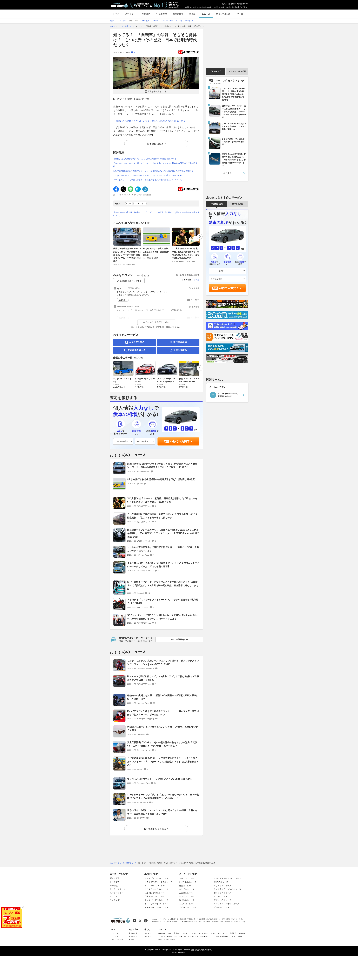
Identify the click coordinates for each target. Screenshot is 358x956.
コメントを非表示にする (189, 275)
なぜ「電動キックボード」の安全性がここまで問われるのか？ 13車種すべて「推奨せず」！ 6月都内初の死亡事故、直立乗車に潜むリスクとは (162, 585)
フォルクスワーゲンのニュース (227, 889)
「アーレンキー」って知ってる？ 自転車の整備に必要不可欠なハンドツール (147, 180)
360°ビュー (130, 14)
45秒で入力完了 (180, 441)
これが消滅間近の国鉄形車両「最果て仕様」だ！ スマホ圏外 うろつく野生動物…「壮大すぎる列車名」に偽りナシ (162, 516)
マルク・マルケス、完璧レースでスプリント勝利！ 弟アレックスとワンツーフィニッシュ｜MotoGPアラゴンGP (163, 662)
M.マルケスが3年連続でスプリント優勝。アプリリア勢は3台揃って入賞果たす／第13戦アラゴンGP (163, 678)
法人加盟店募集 (222, 936)
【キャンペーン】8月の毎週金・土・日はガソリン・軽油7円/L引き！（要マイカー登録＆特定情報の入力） (156, 213)
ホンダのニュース (187, 889)
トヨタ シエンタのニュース (156, 889)
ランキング (216, 71)
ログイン (224, 4)
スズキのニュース (187, 904)
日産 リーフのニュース (154, 896)
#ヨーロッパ (140, 203)
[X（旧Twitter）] (140, 920)
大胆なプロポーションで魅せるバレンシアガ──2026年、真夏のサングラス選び (162, 728)
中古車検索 (161, 14)
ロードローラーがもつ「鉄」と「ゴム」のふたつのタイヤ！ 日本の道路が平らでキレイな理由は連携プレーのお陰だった (163, 796)
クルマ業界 (115, 882)
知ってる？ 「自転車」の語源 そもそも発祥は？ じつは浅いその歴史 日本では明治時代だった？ (155, 40)
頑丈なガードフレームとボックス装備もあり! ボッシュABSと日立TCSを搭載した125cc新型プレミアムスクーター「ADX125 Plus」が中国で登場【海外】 (163, 533)
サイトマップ (193, 936)
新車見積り (178, 14)
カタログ (146, 14)
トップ (116, 14)
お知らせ (186, 933)
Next (199, 236)
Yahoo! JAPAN (242, 4)
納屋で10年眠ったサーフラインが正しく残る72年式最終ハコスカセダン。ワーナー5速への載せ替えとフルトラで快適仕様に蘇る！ (127, 254)
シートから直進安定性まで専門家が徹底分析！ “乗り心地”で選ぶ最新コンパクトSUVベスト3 (163, 549)
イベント (114, 896)
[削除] (22, 907)
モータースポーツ (117, 889)
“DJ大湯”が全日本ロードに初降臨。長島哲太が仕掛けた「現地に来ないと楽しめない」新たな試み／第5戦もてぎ (185, 253)
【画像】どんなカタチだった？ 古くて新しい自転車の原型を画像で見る (149, 121)
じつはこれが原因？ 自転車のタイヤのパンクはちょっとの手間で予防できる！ (148, 175)
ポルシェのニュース (222, 893)
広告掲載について (207, 936)
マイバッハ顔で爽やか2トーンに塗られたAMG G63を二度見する (159, 779)
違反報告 (195, 288)
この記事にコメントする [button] (130, 281)
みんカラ (147, 936)
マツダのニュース (187, 896)
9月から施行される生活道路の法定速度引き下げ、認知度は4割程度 (156, 251)
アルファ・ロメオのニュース (226, 904)
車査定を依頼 (217, 204)
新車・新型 (115, 878)
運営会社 (177, 933)
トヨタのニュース (187, 878)
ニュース (206, 14)
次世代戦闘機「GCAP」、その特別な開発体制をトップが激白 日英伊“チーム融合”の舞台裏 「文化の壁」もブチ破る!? (162, 744)
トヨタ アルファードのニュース (158, 882)
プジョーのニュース (222, 900)
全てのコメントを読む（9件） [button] (156, 322)
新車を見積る (180, 350)
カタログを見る (136, 342)
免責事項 (242, 933)
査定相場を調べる (137, 350)
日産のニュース (186, 886)
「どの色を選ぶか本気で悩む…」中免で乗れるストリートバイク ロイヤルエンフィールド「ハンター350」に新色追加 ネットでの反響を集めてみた (163, 761)
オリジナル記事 (223, 14)
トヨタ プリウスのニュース (156, 878)
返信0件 (122, 300)
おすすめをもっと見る (155, 829)
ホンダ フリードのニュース (156, 904)
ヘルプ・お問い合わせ (166, 939)
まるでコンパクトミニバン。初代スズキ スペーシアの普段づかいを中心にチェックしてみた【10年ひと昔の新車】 (163, 565)
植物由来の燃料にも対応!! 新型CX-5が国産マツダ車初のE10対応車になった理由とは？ (162, 697)
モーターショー (116, 893)
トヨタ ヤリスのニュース (155, 886)
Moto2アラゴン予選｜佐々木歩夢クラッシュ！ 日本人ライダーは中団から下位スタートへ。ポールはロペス (163, 713)
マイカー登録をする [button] (179, 639)
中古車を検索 (180, 342)
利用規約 (233, 933)
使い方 (146, 275)
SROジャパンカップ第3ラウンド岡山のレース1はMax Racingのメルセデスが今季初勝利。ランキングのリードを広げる (163, 617)
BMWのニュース (221, 882)
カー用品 (114, 886)
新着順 (196, 279)
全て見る (227, 173)
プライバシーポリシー (200, 933)
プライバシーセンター (219, 933)
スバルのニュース (187, 900)
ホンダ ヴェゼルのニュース (156, 900)
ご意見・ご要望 (236, 936)
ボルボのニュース (221, 907)
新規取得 (232, 4)
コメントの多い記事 (237, 71)
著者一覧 (182, 936)
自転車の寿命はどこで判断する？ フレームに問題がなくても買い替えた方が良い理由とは (153, 171)
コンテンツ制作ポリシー (167, 936)
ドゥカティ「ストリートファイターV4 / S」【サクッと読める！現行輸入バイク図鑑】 (162, 601)
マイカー (241, 14)
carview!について (164, 933)
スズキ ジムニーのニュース (156, 907)
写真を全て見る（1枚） (158, 91)
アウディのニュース (222, 886)
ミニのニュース (220, 896)
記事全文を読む (155, 144)
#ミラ (128, 203)
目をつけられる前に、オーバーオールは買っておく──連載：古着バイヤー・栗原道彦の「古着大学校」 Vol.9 (162, 812)
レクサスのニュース (188, 882)
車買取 (192, 14)
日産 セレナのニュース (154, 893)
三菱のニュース (186, 893)
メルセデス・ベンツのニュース (227, 878)
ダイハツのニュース (188, 907)
